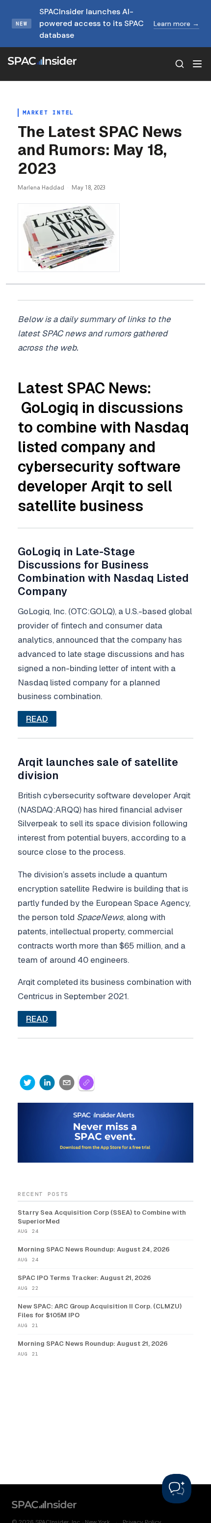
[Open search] (179, 64)
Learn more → (176, 23)
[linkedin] (47, 1082)
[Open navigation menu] (197, 64)
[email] (67, 1082)
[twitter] (27, 1082)
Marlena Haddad (41, 187)
